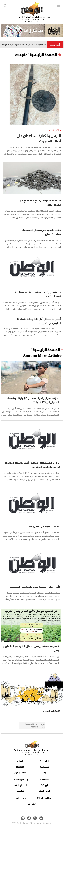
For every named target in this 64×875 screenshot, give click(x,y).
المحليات (44, 779)
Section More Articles (43, 356)
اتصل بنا (32, 803)
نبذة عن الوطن (19, 798)
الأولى (20, 761)
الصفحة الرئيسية (43, 55)
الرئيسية (44, 761)
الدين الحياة (44, 791)
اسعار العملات (20, 779)
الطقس (20, 791)
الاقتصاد (20, 766)
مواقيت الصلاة (44, 798)
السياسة (45, 766)
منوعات (21, 55)
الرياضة (44, 785)
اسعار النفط (20, 785)
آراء (44, 772)
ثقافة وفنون (20, 772)
